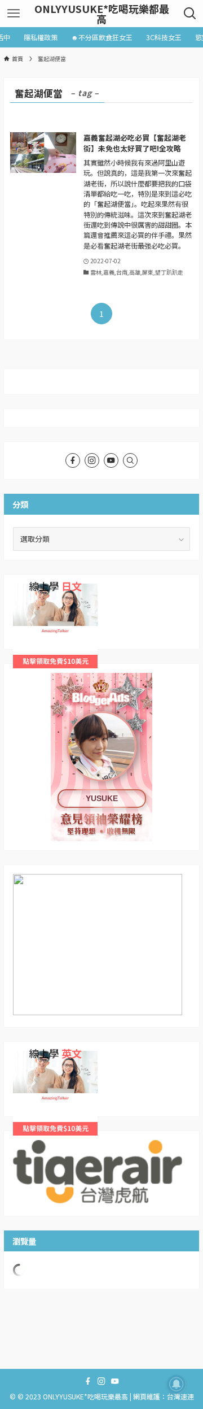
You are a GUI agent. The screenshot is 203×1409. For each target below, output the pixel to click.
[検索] (130, 460)
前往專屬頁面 (101, 757)
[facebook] (72, 460)
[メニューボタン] (13, 13)
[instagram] (92, 460)
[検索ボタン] (189, 13)
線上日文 (27, 589)
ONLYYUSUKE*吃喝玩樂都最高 (101, 13)
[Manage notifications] (176, 1384)
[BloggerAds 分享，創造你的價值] (101, 707)
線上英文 (27, 1056)
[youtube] (111, 460)
